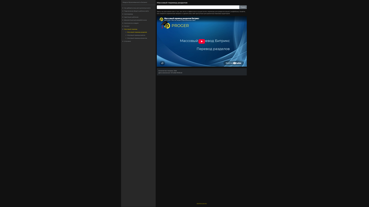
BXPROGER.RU (202, 204)
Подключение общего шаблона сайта (136, 11)
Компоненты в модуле (131, 23)
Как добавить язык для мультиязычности (137, 8)
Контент (126, 26)
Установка (127, 41)
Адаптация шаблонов (131, 17)
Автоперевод (128, 14)
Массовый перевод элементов (137, 38)
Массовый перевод (130, 29)
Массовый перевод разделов (137, 32)
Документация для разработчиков (135, 20)
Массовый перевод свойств (136, 35)
